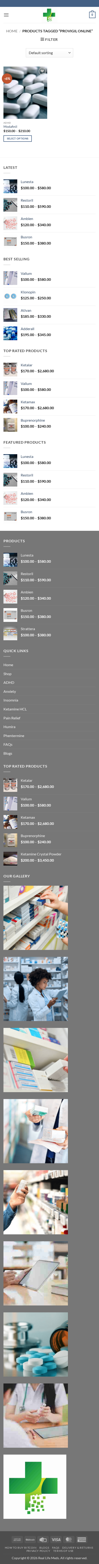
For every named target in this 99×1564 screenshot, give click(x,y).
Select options (18, 138)
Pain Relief (11, 718)
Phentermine (13, 735)
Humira (9, 726)
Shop (7, 673)
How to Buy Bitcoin (21, 1547)
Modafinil (10, 126)
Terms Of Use (63, 1551)
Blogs (7, 753)
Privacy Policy (38, 1551)
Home (11, 31)
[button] (6, 14)
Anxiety (9, 691)
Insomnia (10, 700)
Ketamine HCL (15, 709)
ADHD (8, 682)
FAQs (7, 744)
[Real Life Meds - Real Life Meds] (49, 15)
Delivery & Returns (77, 1547)
